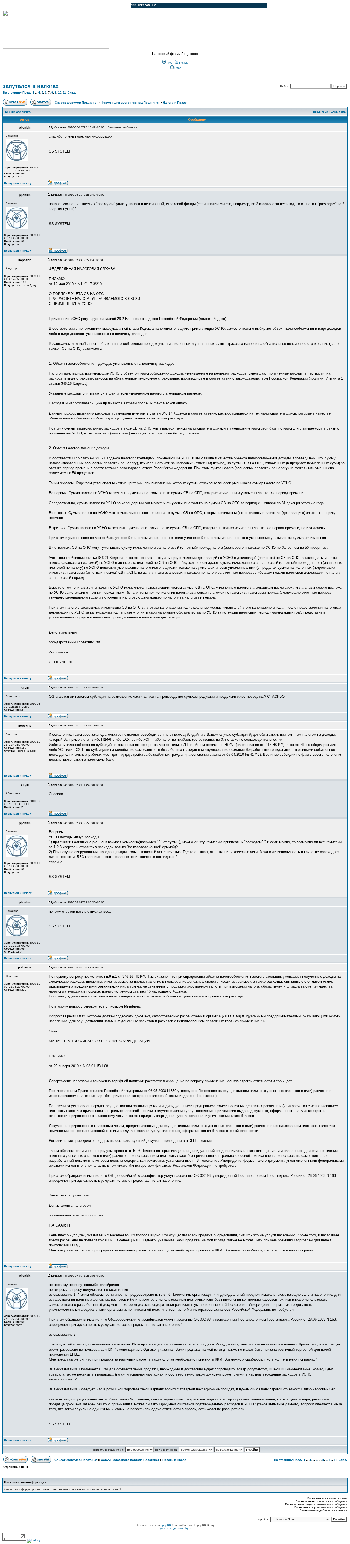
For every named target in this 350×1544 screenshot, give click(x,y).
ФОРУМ (15, 5)
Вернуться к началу (18, 183)
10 (59, 92)
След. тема (338, 111)
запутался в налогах (31, 86)
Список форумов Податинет (76, 102)
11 (64, 92)
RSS (122, 5)
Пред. (26, 92)
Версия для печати (18, 111)
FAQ (169, 62)
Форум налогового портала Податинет (130, 102)
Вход (177, 67)
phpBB (166, 1525)
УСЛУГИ (58, 5)
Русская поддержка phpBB (175, 1528)
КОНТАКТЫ (104, 5)
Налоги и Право (175, 102)
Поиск (183, 62)
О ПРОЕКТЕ (37, 5)
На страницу (12, 92)
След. (72, 92)
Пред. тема (320, 111)
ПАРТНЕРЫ (80, 5)
